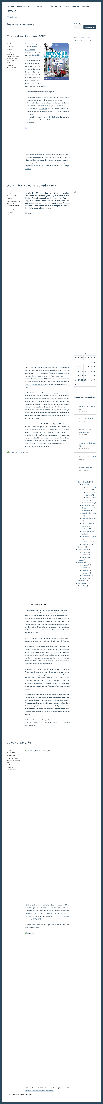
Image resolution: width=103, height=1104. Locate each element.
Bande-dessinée (83, 482)
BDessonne (10, 52)
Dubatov (27, 384)
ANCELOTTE (57, 913)
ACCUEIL (11, 6)
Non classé (81, 581)
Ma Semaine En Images (51, 117)
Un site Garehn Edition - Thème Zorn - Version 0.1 (21, 1094)
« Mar (76, 388)
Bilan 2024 (92, 457)
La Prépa (85, 529)
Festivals (9, 49)
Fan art (84, 557)
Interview (85, 570)
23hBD (84, 485)
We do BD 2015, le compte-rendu (32, 186)
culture (16, 758)
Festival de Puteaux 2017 (26, 36)
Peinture (81, 583)
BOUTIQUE (76, 6)
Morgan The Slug (38, 384)
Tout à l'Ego (82, 586)
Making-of (85, 573)
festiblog (16, 205)
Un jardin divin (87, 544)
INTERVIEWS (65, 6)
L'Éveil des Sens (89, 513)
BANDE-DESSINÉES (24, 6)
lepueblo (15, 58)
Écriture (80, 547)
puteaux (13, 60)
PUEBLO (27, 919)
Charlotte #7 (89, 419)
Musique (81, 560)
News (80, 563)
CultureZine (36, 55)
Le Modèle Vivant (89, 537)
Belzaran (9, 43)
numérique (10, 208)
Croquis (84, 552)
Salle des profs (87, 542)
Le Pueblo (43, 109)
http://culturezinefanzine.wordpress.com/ (39, 1091)
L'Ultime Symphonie (89, 518)
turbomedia (11, 210)
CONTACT (12, 11)
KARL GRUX (37, 919)
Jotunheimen (86, 505)
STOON (36, 913)
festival (9, 58)
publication (10, 765)
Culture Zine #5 (19, 743)
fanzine (17, 760)
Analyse (85, 565)
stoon (8, 62)
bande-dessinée (12, 201)
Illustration (82, 549)
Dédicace (85, 555)
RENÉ (57, 916)
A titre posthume (88, 503)
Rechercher (78, 24)
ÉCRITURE (54, 6)
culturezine (10, 54)
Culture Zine (62, 373)
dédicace (10, 56)
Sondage (85, 578)
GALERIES (40, 6)
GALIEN (49, 913)
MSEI (8, 60)
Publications (11, 755)
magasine (10, 762)
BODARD (29, 913)
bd (19, 201)
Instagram (28, 168)
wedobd (11, 212)
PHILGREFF (65, 916)
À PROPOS (86, 6)
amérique (10, 758)
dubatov (16, 56)
